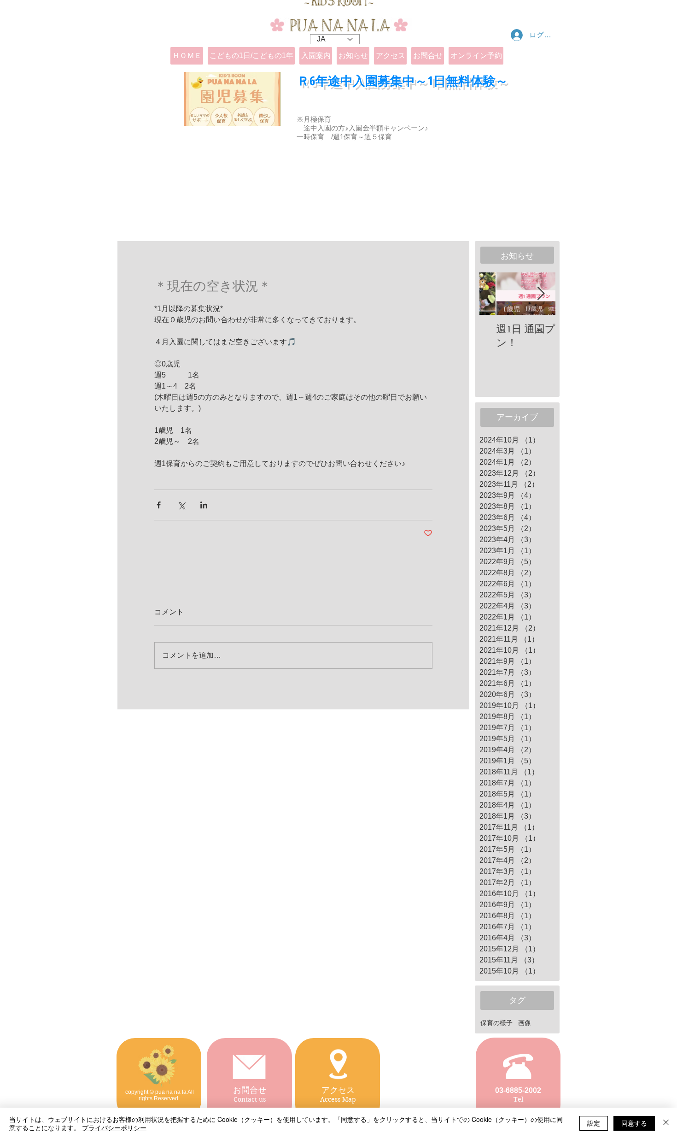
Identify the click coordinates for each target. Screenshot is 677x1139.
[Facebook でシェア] (158, 505)
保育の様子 (496, 1023)
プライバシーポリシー (114, 1127)
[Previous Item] (494, 294)
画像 (524, 1023)
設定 (593, 1122)
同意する (634, 1122)
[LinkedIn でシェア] (203, 505)
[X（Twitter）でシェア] (181, 505)
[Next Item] (541, 294)
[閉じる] (665, 1123)
